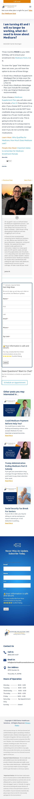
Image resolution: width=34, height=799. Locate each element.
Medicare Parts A (22, 58)
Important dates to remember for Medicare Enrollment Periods (16, 151)
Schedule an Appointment (14, 382)
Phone (6, 328)
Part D (14, 103)
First (4, 306)
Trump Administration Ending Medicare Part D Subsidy (16, 466)
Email (5, 319)
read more (9, 435)
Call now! (17, 1)
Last (4, 314)
